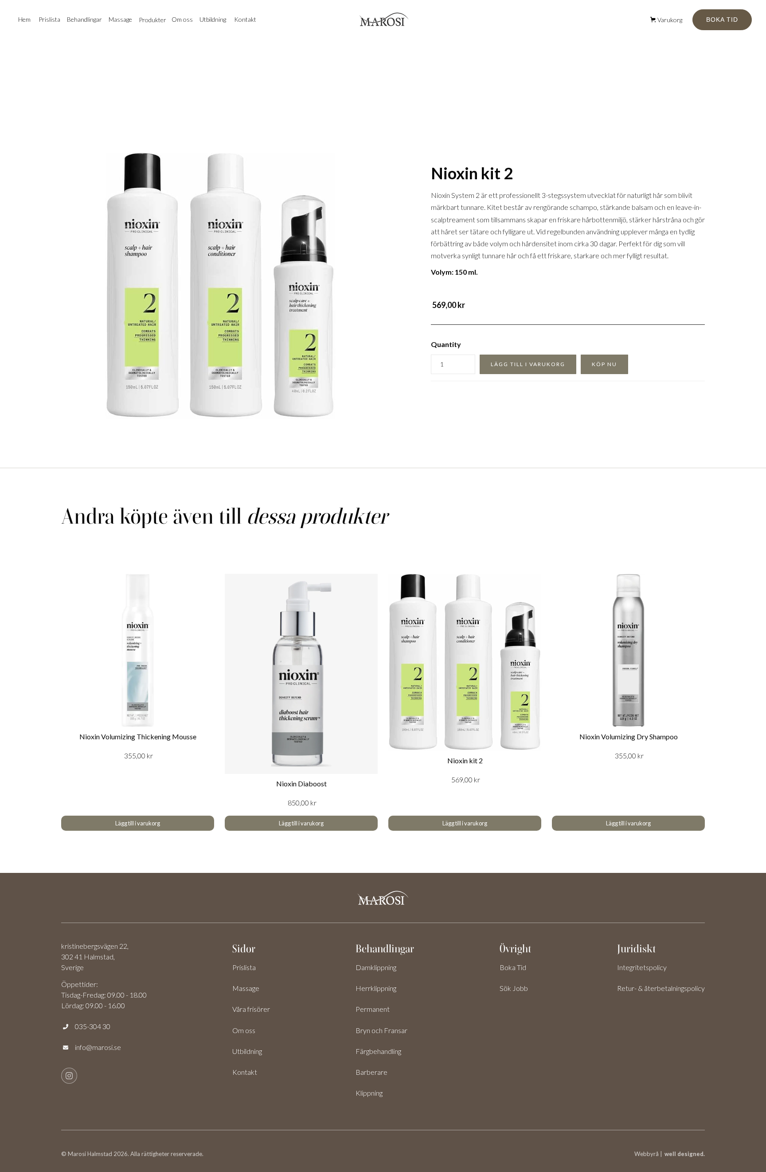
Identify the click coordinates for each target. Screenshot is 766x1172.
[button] (84, 19)
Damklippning (376, 967)
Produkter (152, 20)
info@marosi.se (98, 1047)
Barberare (371, 1072)
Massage (120, 19)
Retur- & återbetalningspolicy (661, 988)
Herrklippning (376, 988)
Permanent (373, 1009)
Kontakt (245, 19)
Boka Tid (513, 967)
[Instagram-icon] (69, 1076)
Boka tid (722, 19)
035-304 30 (92, 1026)
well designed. (684, 1153)
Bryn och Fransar (381, 1030)
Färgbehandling (378, 1051)
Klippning (369, 1093)
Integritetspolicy (642, 967)
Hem (24, 19)
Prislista (49, 19)
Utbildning (212, 19)
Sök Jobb (514, 988)
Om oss (243, 1030)
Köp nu (604, 364)
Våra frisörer (251, 1009)
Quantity (446, 344)
